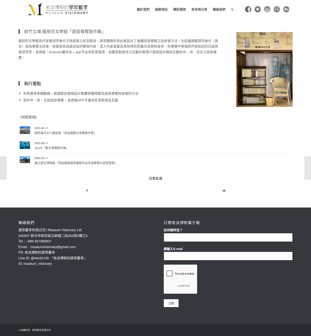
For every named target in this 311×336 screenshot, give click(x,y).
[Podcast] (277, 9)
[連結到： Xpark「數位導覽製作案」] (25, 145)
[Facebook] (248, 9)
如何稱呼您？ (174, 230)
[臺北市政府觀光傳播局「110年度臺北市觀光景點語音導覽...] (3, 168)
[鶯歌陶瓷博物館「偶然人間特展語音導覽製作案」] (307, 168)
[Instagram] (267, 9)
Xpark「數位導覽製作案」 (51, 148)
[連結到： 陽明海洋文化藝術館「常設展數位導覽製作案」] (25, 130)
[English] (286, 9)
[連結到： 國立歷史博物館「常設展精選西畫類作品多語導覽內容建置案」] (25, 159)
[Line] (258, 9)
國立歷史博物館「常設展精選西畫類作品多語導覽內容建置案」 (75, 163)
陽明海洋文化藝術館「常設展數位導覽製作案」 (65, 133)
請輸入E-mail (174, 248)
